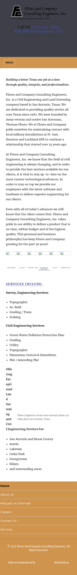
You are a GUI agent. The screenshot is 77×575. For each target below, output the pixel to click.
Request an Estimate (15, 503)
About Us (7, 494)
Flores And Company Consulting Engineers (41, 546)
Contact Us (8, 520)
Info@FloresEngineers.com (38, 31)
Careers (5, 512)
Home (4, 486)
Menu (9, 62)
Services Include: (24, 284)
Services (6, 529)
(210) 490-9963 (45, 27)
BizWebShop (61, 562)
